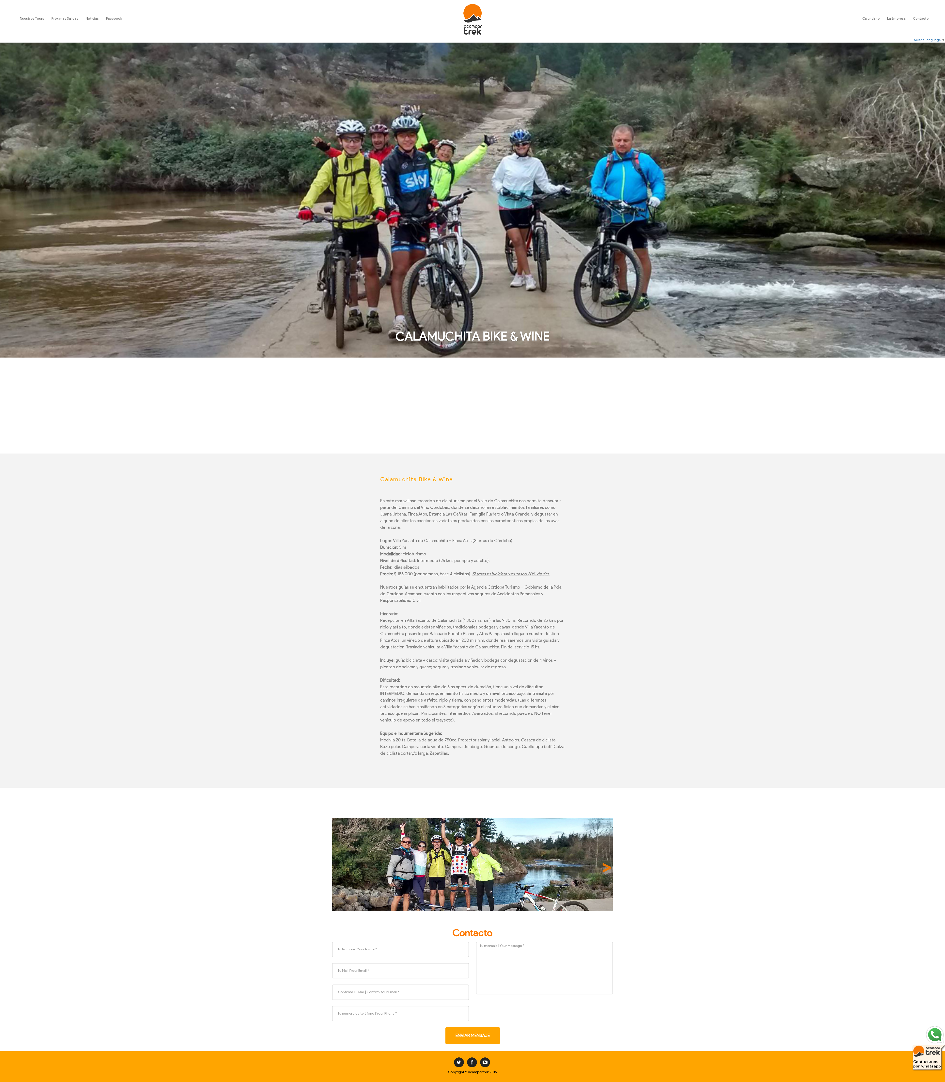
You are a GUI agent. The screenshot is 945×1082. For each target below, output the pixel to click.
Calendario (871, 18)
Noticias (92, 18)
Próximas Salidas (64, 18)
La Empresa (896, 18)
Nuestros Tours (32, 18)
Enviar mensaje (473, 1035)
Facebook (114, 18)
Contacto (921, 18)
